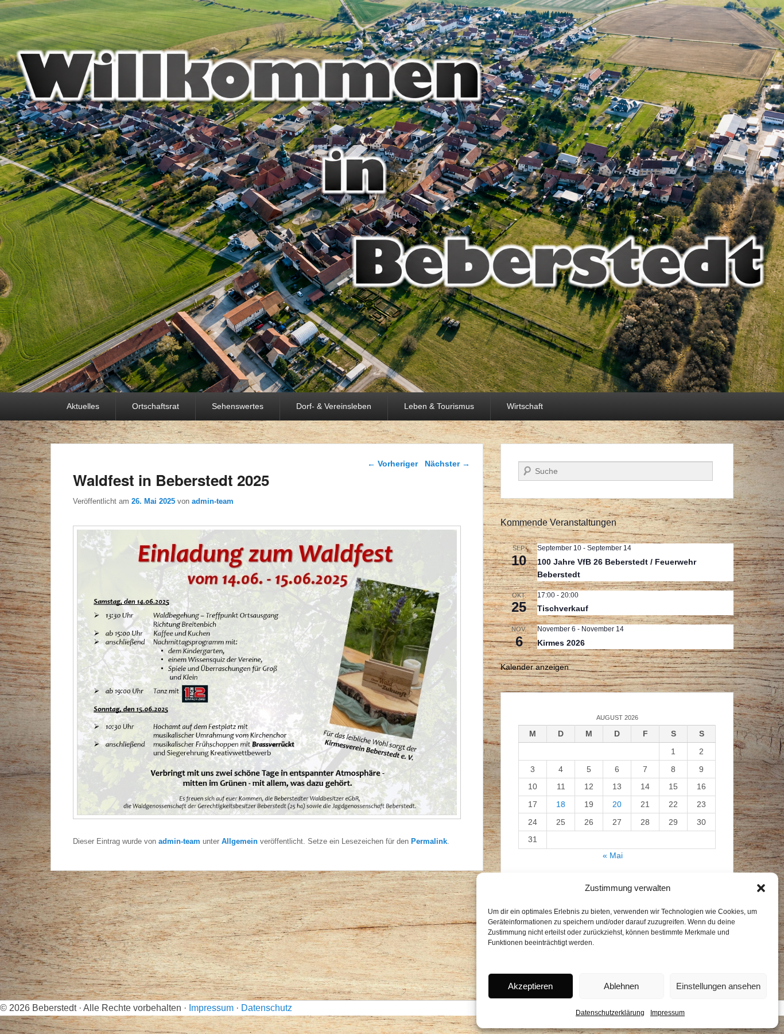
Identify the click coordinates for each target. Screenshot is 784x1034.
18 (560, 804)
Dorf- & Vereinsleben (333, 406)
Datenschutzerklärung (610, 1013)
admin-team (213, 501)
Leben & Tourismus (439, 406)
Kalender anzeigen (534, 667)
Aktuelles (83, 406)
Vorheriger (392, 463)
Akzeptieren (530, 986)
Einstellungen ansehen (718, 986)
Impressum (667, 1013)
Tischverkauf (562, 608)
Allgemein (240, 841)
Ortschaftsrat (155, 406)
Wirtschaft (525, 406)
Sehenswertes (237, 406)
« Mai (613, 855)
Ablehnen (621, 986)
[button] (761, 888)
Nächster (447, 463)
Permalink (429, 841)
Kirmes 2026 (561, 642)
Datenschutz (266, 1008)
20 (617, 804)
